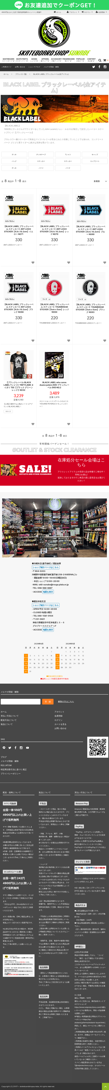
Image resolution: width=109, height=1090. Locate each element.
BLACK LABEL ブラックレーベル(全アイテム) (51, 74)
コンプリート (94, 161)
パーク (68, 168)
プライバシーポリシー (11, 773)
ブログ (4, 757)
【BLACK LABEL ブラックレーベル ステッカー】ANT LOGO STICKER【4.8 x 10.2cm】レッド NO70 (54, 230)
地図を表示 (48, 592)
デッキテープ (41, 155)
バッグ (14, 161)
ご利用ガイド (6, 67)
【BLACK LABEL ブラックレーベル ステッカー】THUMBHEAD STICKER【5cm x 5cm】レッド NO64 (54, 308)
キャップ (95, 155)
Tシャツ (68, 155)
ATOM (8, 765)
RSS (3, 765)
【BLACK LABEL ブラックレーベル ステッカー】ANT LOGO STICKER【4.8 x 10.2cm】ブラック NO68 (18, 308)
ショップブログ (34, 67)
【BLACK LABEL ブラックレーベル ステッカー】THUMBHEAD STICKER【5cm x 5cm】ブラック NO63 (90, 308)
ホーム (58, 12)
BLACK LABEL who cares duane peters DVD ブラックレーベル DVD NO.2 (54, 385)
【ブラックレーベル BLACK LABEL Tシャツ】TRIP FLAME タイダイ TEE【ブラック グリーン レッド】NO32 (18, 386)
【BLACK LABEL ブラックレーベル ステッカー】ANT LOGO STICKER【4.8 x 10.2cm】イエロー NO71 (18, 230)
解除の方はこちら (66, 701)
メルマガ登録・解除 (51, 67)
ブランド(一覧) (21, 74)
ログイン (87, 12)
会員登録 (101, 12)
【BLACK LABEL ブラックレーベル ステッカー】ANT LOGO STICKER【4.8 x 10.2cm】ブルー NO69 (90, 230)
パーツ (41, 168)
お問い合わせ (20, 67)
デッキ (14, 155)
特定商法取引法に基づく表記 (14, 769)
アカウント (73, 12)
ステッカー (41, 161)
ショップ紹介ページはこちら (46, 567)
